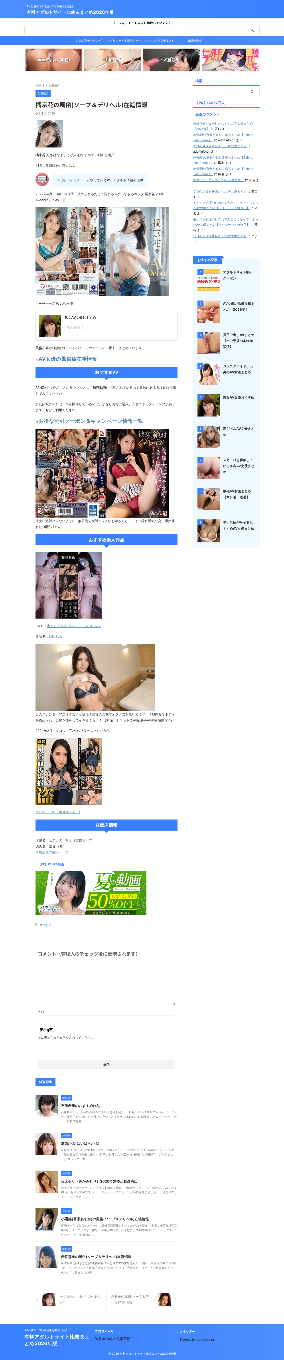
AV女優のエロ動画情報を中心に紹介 (46, 1330)
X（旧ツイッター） (72, 180)
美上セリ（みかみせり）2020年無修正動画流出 (99, 1181)
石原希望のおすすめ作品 (80, 1105)
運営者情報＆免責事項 (112, 1338)
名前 (41, 1011)
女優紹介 (45, 925)
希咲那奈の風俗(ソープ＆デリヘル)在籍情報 (96, 1256)
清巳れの (55, 636)
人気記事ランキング (89, 40)
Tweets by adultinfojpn (197, 1339)
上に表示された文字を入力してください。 (67, 1037)
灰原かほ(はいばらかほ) (80, 1143)
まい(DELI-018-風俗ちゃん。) (58, 812)
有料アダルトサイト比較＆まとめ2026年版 (70, 12)
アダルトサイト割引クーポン (124, 42)
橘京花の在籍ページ (54, 852)
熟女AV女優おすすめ (238, 397)
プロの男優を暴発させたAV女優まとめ (220, 146)
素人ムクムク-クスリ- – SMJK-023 (73, 626)
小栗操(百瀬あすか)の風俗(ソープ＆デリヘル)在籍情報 (105, 1219)
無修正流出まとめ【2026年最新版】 (218, 180)
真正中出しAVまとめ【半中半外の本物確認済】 (238, 341)
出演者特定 (195, 40)
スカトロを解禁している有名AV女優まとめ (238, 466)
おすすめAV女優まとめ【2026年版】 (160, 42)
